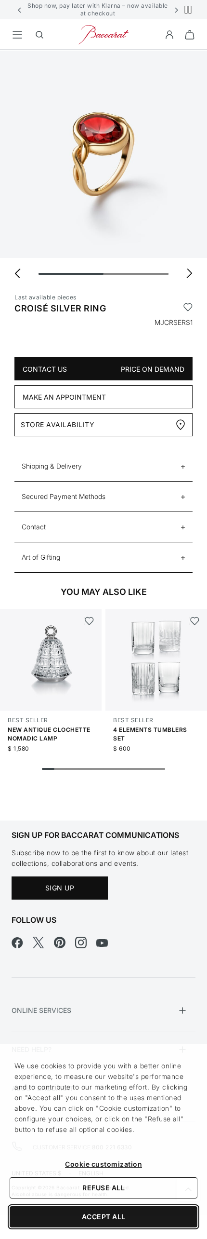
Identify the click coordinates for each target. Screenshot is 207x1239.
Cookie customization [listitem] (103, 1164)
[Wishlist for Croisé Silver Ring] (188, 308)
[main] (103, 420)
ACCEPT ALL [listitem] (104, 1216)
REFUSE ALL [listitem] (103, 1188)
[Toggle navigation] (17, 34)
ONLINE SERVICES (41, 1010)
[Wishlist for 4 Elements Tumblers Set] (194, 621)
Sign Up (60, 888)
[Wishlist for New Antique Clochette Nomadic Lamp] (89, 621)
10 (159, 769)
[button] (20, 9)
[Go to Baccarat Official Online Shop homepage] (103, 34)
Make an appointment (64, 397)
